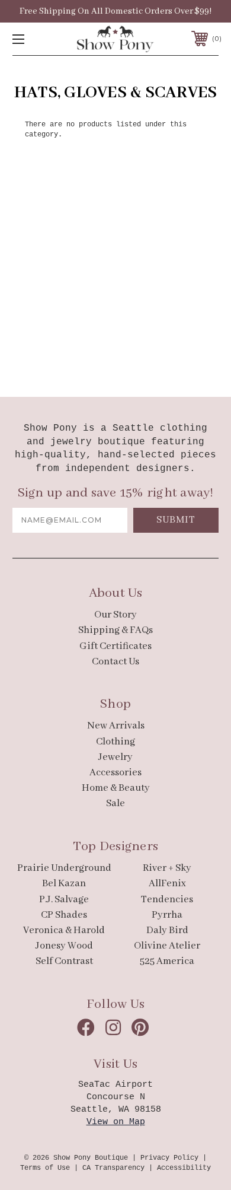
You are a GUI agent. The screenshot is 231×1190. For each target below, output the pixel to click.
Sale (115, 803)
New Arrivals (116, 726)
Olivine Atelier (167, 946)
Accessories (115, 772)
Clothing (115, 742)
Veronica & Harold (64, 930)
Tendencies (167, 899)
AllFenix (167, 883)
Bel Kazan (64, 883)
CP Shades (64, 915)
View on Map (115, 1122)
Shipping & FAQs (115, 630)
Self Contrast (64, 961)
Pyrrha (167, 915)
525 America (167, 961)
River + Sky (167, 868)
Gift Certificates (115, 646)
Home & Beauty (116, 788)
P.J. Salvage (64, 899)
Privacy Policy (169, 1158)
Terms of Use (45, 1168)
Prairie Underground (64, 868)
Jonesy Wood (64, 946)
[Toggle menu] (33, 39)
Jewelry (115, 757)
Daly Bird (167, 930)
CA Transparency (113, 1168)
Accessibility (184, 1168)
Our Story (115, 615)
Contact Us (115, 662)
